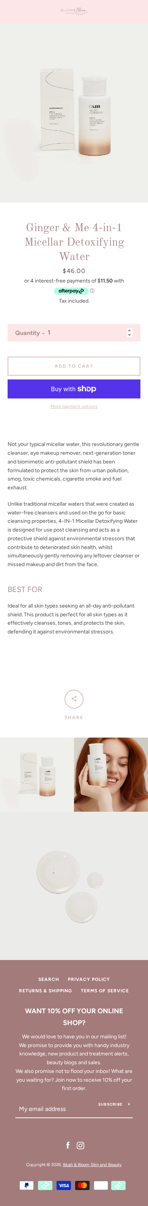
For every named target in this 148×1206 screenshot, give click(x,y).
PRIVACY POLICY (89, 979)
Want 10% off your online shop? (74, 1017)
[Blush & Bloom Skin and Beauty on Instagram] (80, 1145)
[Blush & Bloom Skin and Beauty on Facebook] (68, 1145)
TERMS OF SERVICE (105, 990)
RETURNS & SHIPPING (45, 990)
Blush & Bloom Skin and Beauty (92, 1164)
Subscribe (110, 1104)
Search (48, 979)
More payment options (74, 406)
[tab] (74, 610)
